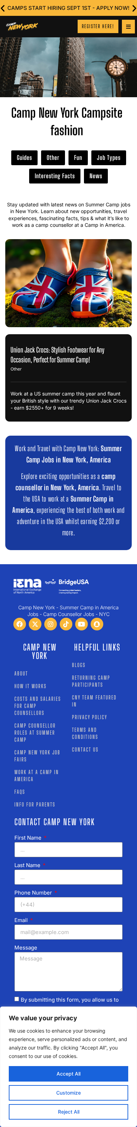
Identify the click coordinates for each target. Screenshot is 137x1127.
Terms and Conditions (85, 733)
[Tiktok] (66, 624)
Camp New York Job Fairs (37, 755)
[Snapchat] (97, 624)
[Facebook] (19, 624)
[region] (68, 1067)
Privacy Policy (89, 717)
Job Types (108, 157)
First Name (28, 837)
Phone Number (33, 892)
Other (53, 157)
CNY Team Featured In (94, 701)
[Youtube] (81, 624)
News (96, 176)
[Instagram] (50, 624)
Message (25, 947)
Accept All (68, 1074)
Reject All (68, 1112)
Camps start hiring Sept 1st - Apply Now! (68, 8)
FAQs (19, 792)
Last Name (28, 865)
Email (21, 920)
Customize (68, 1093)
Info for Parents (35, 804)
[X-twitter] (35, 624)
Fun (78, 157)
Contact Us (85, 749)
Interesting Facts (55, 176)
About (21, 673)
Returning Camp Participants (91, 681)
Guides (24, 157)
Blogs (79, 665)
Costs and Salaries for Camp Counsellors (37, 706)
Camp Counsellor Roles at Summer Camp (35, 732)
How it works (30, 686)
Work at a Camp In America (36, 775)
